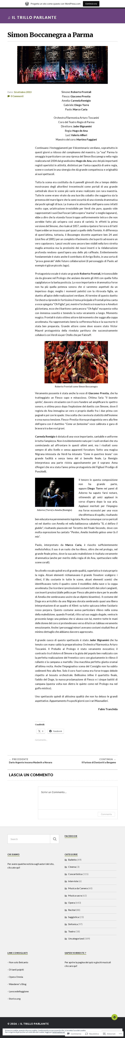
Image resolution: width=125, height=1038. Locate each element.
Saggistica (73, 917)
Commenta (106, 814)
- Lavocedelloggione (18, 991)
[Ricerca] (54, 839)
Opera (71, 902)
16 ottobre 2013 (23, 92)
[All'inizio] (114, 1017)
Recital (71, 909)
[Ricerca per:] (33, 839)
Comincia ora (91, 4)
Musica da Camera (78, 888)
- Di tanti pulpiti (15, 969)
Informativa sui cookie (61, 1032)
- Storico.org (14, 998)
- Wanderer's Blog (16, 984)
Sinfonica (73, 924)
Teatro (71, 931)
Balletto (72, 859)
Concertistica (75, 874)
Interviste (73, 881)
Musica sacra (75, 895)
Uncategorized (76, 938)
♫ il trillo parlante (32, 17)
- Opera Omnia (15, 976)
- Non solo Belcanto (17, 962)
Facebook (71, 836)
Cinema (72, 866)
